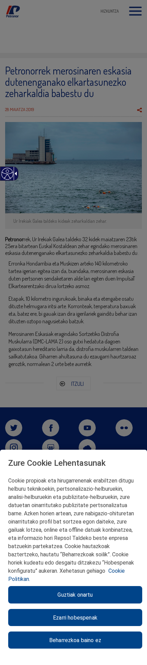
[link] (7, 177)
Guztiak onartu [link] (75, 595)
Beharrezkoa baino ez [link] (75, 640)
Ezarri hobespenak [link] (75, 617)
